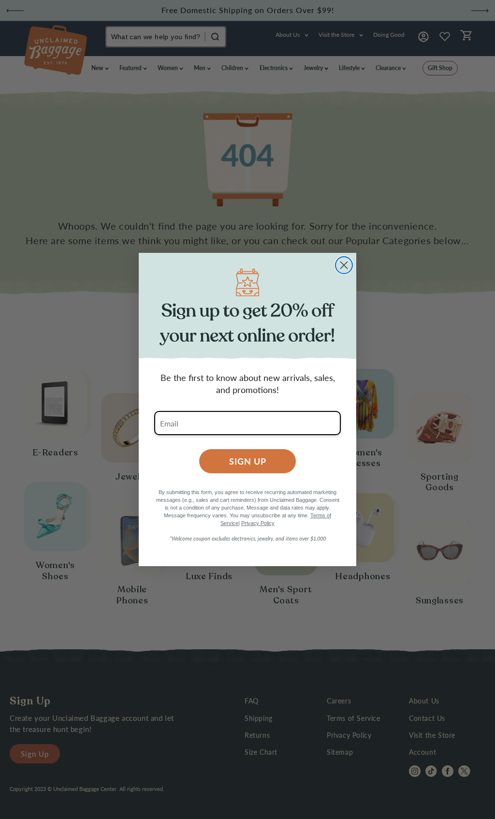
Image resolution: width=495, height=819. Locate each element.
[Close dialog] (343, 265)
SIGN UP (247, 461)
